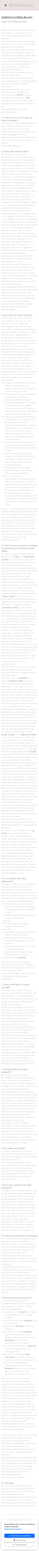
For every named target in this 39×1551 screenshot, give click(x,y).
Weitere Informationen (12, 1529)
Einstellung (21, 1540)
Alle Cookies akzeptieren (21, 1536)
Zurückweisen (21, 1545)
